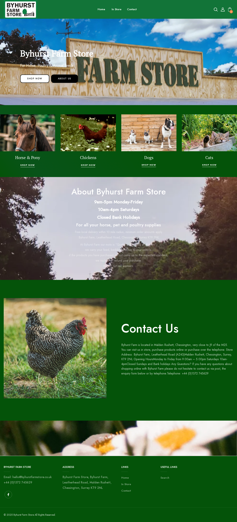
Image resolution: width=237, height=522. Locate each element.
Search (165, 478)
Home (125, 478)
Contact (126, 491)
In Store (126, 484)
